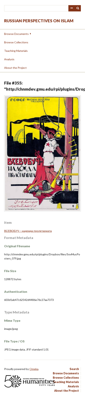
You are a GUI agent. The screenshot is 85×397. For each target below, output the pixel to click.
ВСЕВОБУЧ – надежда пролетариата (28, 230)
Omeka (33, 369)
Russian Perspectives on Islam (39, 20)
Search (78, 8)
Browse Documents (16, 33)
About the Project (15, 67)
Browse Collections (16, 42)
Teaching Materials (16, 50)
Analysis (9, 59)
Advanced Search (71, 8)
